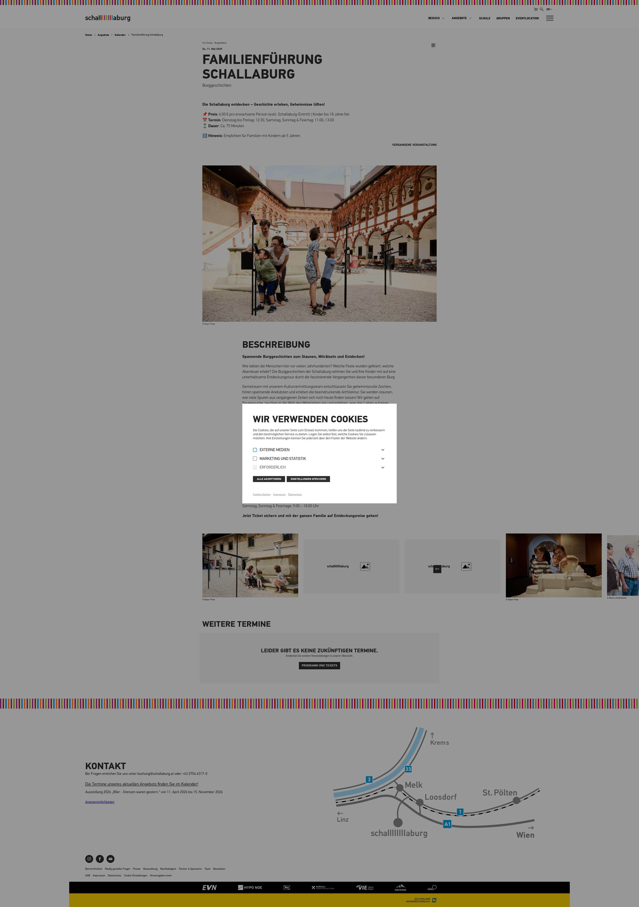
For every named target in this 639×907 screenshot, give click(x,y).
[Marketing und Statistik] (255, 459)
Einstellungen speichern (308, 479)
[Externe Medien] (255, 450)
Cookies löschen (262, 494)
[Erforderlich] (255, 467)
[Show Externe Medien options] (382, 450)
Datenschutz (295, 494)
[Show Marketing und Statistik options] (382, 459)
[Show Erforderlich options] (382, 467)
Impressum (279, 494)
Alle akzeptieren (269, 479)
